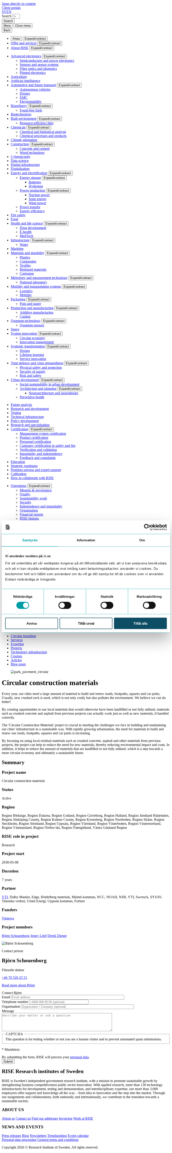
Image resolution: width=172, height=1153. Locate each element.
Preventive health (32, 397)
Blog (25, 1136)
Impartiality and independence (41, 454)
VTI (5, 897)
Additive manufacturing (36, 312)
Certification (19, 429)
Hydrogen (36, 186)
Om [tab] (142, 540)
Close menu (23, 25)
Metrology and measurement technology (39, 278)
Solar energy (38, 199)
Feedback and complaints (38, 458)
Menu (7, 25)
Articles (16, 660)
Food (14, 219)
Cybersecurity (20, 157)
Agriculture (19, 77)
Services (17, 640)
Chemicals (18, 127)
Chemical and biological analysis (43, 132)
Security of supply (32, 371)
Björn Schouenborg (16, 936)
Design (25, 351)
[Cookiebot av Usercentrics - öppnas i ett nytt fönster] (147, 527)
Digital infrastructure (25, 165)
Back (7, 30)
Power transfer (30, 207)
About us (8, 1118)
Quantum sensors (32, 325)
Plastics (25, 257)
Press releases (11, 1136)
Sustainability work (33, 498)
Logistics (26, 291)
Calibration (18, 474)
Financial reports (31, 514)
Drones (25, 93)
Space (15, 329)
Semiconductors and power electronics (47, 60)
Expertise (17, 644)
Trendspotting (57, 1136)
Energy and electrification (29, 173)
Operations (18, 486)
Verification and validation (38, 450)
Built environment (23, 118)
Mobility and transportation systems (36, 286)
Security (25, 502)
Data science (20, 161)
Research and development (30, 409)
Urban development (25, 380)
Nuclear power (39, 195)
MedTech (26, 236)
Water (24, 244)
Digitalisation (20, 169)
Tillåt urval (86, 623)
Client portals (11, 8)
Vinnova (8, 918)
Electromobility (30, 101)
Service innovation (33, 359)
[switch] (64, 605)
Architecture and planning (38, 388)
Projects (16, 648)
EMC (24, 97)
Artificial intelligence (25, 81)
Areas (16, 38)
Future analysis (21, 405)
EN (8, 12)
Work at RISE (83, 1118)
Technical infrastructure (27, 417)
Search (6, 16)
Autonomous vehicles (35, 89)
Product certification (34, 437)
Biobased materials (33, 269)
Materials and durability (27, 253)
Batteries (35, 182)
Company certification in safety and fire (47, 446)
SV (4, 12)
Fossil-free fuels (31, 110)
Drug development (33, 228)
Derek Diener (57, 936)
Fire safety (18, 215)
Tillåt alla (140, 623)
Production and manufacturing (32, 308)
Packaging (18, 299)
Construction (20, 144)
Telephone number (15, 1002)
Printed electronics (33, 73)
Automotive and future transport (33, 85)
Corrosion (27, 273)
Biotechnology (21, 114)
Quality (25, 494)
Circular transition (23, 636)
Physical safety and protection (41, 367)
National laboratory (33, 282)
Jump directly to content (19, 4)
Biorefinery (19, 106)
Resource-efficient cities (37, 123)
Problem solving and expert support (36, 470)
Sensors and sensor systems (39, 64)
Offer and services (24, 43)
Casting (25, 316)
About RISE (19, 48)
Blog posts (18, 664)
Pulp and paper (30, 304)
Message (8, 1011)
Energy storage (30, 178)
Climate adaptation (24, 140)
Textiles (25, 265)
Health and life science (27, 223)
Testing (16, 413)
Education (18, 462)
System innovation (24, 333)
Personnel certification (35, 442)
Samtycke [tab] (30, 540)
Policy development (25, 421)
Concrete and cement (34, 148)
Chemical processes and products (43, 136)
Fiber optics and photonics (38, 69)
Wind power (37, 203)
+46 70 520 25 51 (14, 977)
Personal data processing (19, 1140)
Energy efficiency (32, 211)
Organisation (29, 510)
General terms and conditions (58, 1140)
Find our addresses (45, 1118)
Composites (28, 261)
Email (6, 997)
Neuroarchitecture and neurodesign (53, 393)
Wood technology (32, 152)
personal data (79, 1057)
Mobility (26, 295)
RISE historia (29, 518)
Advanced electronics (26, 56)
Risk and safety (30, 375)
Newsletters (38, 1136)
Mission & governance (36, 490)
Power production (32, 190)
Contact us (23, 1118)
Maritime (17, 249)
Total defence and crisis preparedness (37, 363)
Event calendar (78, 1136)
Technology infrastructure (29, 652)
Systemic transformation (28, 346)
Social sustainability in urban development (49, 384)
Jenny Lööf (38, 936)
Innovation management (37, 342)
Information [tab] (86, 540)
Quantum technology (26, 321)
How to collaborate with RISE (32, 478)
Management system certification (43, 433)
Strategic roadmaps (24, 466)
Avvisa (31, 623)
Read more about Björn (18, 985)
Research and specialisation (30, 425)
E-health (26, 232)
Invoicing (65, 1118)
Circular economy (32, 338)
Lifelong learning (32, 355)
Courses (16, 656)
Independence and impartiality (41, 506)
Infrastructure (20, 240)
